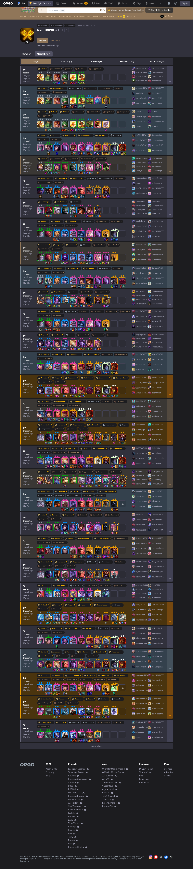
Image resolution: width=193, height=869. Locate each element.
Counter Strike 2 (75, 810)
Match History (43, 54)
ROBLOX (72, 789)
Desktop (72, 827)
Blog (48, 776)
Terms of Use (145, 772)
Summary (26, 54)
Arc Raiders (73, 803)
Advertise (168, 772)
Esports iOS (107, 806)
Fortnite (71, 813)
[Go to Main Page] (8, 3)
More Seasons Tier (85, 25)
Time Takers (73, 823)
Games (71, 830)
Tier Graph (55, 40)
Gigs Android (108, 789)
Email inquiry (145, 779)
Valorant (72, 782)
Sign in (185, 3)
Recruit (167, 776)
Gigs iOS (106, 793)
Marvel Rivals (74, 799)
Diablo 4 (71, 816)
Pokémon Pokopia (76, 796)
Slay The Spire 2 (75, 806)
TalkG (70, 837)
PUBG (70, 786)
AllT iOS (105, 779)
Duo (70, 833)
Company (50, 772)
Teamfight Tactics (41, 3)
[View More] (160, 3)
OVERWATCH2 (74, 793)
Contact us (144, 782)
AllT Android (107, 776)
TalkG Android (108, 796)
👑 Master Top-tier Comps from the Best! (108, 10)
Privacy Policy (146, 769)
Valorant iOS (107, 786)
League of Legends (76, 769)
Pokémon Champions (77, 779)
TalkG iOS (106, 799)
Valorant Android (109, 782)
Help (141, 776)
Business (168, 769)
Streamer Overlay (76, 847)
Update (42, 40)
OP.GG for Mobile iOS (111, 772)
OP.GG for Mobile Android (113, 769)
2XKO (70, 820)
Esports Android (109, 803)
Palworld (72, 776)
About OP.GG (51, 769)
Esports (71, 840)
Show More (96, 746)
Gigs (70, 844)
